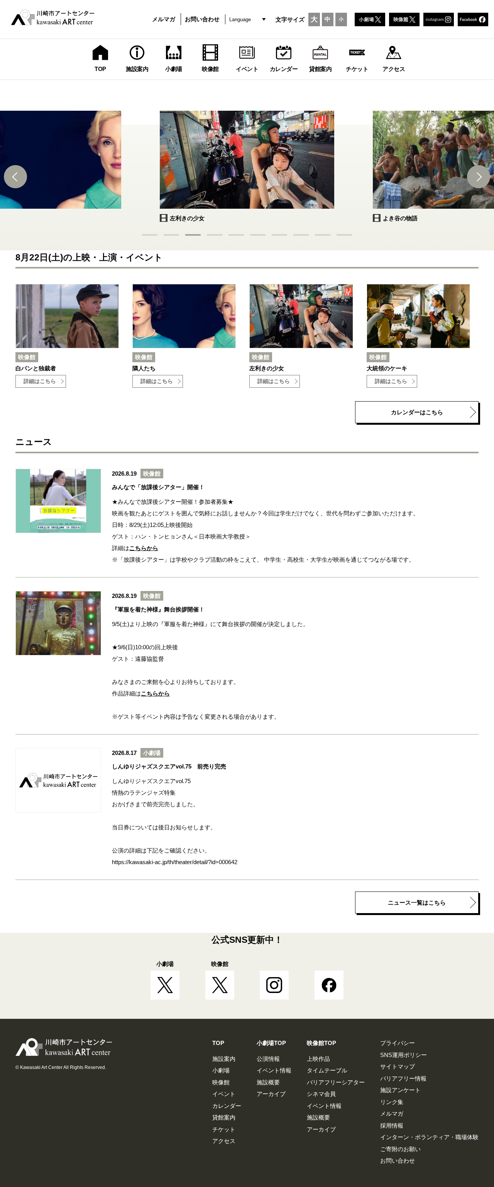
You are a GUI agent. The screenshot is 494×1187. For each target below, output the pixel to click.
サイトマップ (397, 1066)
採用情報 (391, 1125)
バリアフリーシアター (336, 1082)
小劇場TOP (271, 1043)
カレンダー (226, 1106)
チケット (223, 1129)
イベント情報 (274, 1070)
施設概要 (268, 1082)
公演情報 (268, 1058)
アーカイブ (271, 1094)
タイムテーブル (327, 1070)
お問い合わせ (202, 19)
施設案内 (223, 1058)
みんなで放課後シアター (149, 501)
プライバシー (397, 1043)
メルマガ (163, 19)
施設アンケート (400, 1090)
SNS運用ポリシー (403, 1055)
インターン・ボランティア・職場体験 (429, 1137)
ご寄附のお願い (400, 1149)
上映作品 (318, 1058)
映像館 (221, 1082)
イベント (223, 1094)
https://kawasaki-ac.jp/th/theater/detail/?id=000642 (174, 862)
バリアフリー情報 (403, 1078)
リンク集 (391, 1102)
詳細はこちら (40, 381)
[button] (15, 176)
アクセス (223, 1141)
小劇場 (221, 1070)
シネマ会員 (321, 1094)
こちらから (143, 548)
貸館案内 (223, 1117)
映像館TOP (321, 1043)
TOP (218, 1043)
